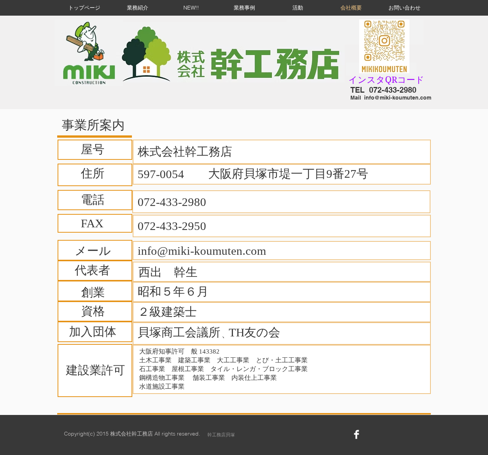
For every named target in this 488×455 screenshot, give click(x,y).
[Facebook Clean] (356, 434)
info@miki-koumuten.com (397, 98)
